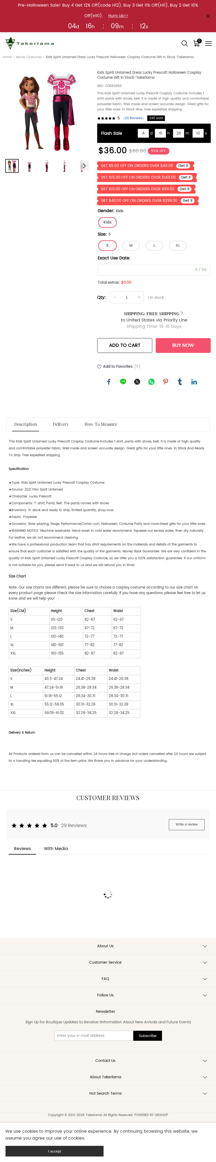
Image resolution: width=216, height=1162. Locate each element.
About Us (105, 946)
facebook (109, 382)
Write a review (187, 824)
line (123, 382)
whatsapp (151, 382)
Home (7, 57)
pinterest (166, 382)
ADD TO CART (124, 345)
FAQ (105, 979)
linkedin (194, 382)
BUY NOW (183, 345)
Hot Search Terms (105, 1093)
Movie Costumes (29, 57)
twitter (137, 382)
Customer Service (105, 962)
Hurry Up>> (118, 16)
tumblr (180, 382)
